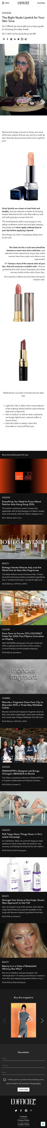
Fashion (6, 13)
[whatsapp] (22, 39)
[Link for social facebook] (21, 1111)
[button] (42, 1020)
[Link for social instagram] (26, 1111)
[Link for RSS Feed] (31, 1111)
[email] (4, 39)
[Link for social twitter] (16, 1111)
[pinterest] (11, 39)
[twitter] (18, 39)
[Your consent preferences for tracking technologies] (43, 1124)
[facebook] (7, 39)
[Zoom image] (23, 176)
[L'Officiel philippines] (23, 3)
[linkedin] (15, 39)
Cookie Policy (23, 1124)
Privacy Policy (36, 1083)
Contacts (23, 1116)
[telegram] (26, 39)
